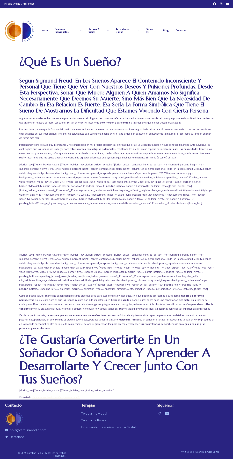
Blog (166, 30)
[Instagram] (221, 3)
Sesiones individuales (62, 31)
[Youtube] (227, 3)
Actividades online (122, 31)
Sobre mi (149, 31)
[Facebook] (214, 3)
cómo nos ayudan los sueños (47, 397)
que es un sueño (71, 397)
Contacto (181, 30)
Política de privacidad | (193, 451)
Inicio (45, 30)
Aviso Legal (213, 451)
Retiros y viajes (94, 31)
